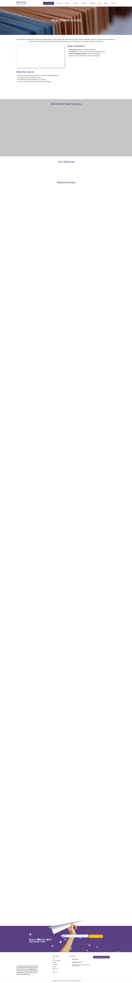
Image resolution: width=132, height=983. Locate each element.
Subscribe (106, 3)
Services (67, 3)
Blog (100, 3)
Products (59, 3)
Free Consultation (48, 3)
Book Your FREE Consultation (101, 957)
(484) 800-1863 (75, 959)
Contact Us (113, 3)
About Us (84, 3)
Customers (75, 3)
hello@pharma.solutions (77, 962)
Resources (92, 3)
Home (54, 958)
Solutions (55, 962)
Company (55, 966)
